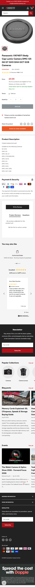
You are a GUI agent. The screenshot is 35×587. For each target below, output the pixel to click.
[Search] (30, 13)
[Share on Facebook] (21, 124)
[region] (17, 294)
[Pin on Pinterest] (24, 124)
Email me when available (17, 129)
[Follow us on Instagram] (6, 540)
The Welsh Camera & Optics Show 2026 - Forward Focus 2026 (14, 470)
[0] (31, 8)
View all (31, 363)
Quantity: (5, 99)
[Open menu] (3, 8)
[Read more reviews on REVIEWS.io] (23, 316)
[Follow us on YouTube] (10, 540)
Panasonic (5, 69)
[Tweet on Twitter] (28, 124)
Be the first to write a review (17, 227)
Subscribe (17, 350)
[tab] (15, 215)
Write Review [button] (17, 207)
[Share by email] (32, 124)
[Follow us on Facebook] (3, 540)
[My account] (28, 8)
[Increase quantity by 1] (21, 100)
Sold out (17, 106)
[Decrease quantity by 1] (11, 100)
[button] (17, 72)
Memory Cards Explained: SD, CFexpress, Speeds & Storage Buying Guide (15, 411)
